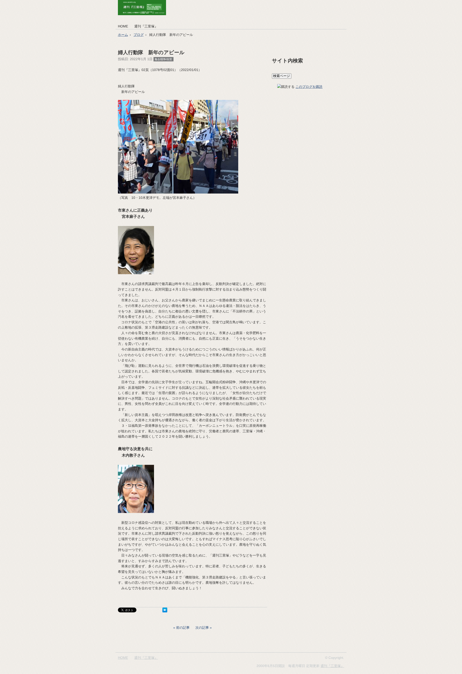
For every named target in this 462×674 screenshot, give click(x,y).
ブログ (139, 35)
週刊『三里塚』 (146, 26)
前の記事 (183, 627)
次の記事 (202, 627)
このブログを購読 (308, 87)
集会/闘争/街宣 (163, 59)
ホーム (123, 35)
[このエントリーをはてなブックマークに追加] (164, 611)
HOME (123, 26)
